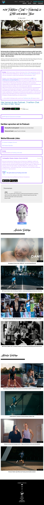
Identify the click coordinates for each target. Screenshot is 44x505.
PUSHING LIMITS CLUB (38, 1)
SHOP (28, 1)
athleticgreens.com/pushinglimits (10, 79)
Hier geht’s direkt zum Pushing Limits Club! (17, 172)
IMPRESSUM (22, 500)
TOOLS (16, 1)
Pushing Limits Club (17, 152)
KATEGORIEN (22, 1)
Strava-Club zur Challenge (30, 73)
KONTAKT (22, 498)
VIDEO (34, 3)
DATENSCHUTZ (22, 501)
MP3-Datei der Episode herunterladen (12, 116)
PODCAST (40, 3)
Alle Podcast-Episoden (7, 145)
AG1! (32, 78)
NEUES (24, 3)
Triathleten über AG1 (27, 98)
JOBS (22, 499)
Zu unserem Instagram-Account (9, 142)
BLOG (29, 3)
